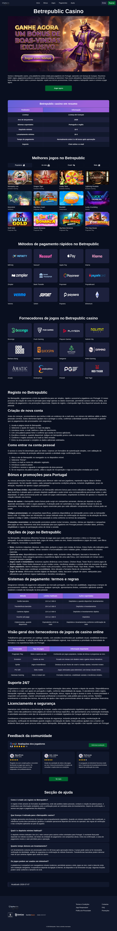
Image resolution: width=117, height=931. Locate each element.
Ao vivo (44, 165)
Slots (95, 165)
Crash (70, 165)
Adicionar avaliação (97, 745)
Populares (18, 165)
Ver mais (58, 779)
